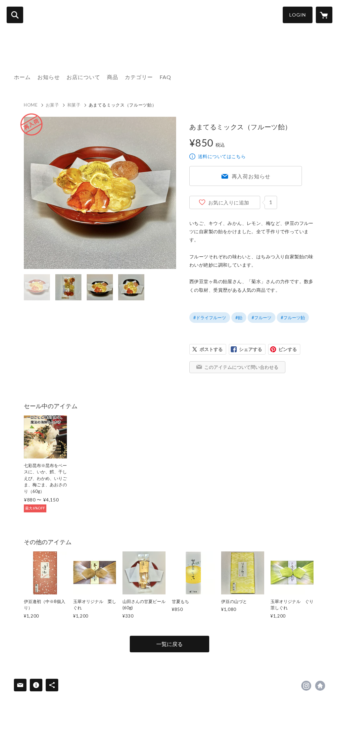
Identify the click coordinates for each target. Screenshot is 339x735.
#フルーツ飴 (293, 317)
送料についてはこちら (222, 156)
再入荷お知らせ (251, 176)
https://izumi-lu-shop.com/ (320, 686)
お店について (83, 77)
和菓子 (74, 105)
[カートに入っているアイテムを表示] (324, 15)
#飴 (238, 317)
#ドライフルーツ (209, 317)
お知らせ (48, 77)
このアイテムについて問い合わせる (241, 367)
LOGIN (297, 15)
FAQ (165, 77)
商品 (112, 77)
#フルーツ (261, 317)
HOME (31, 105)
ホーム (22, 77)
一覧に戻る (169, 644)
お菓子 (52, 105)
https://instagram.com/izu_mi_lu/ (306, 686)
